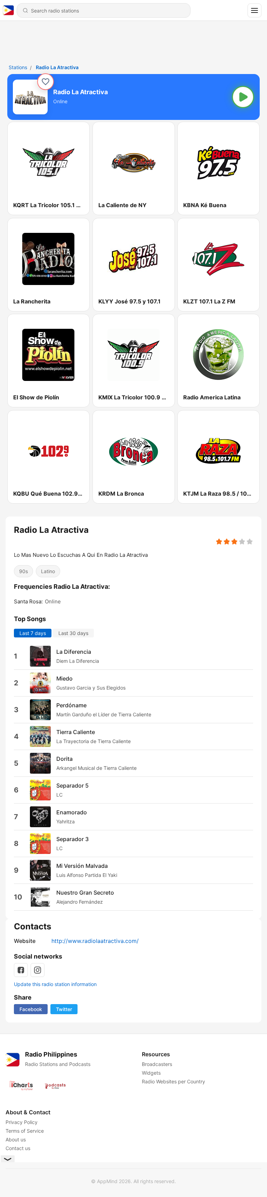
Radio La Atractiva (57, 67)
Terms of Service (25, 1131)
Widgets (151, 1073)
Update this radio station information (55, 984)
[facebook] (21, 970)
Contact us (18, 1148)
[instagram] (37, 970)
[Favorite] (45, 81)
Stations (18, 67)
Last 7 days (32, 633)
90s (23, 571)
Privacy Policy (22, 1122)
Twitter (64, 1009)
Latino (48, 571)
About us (16, 1139)
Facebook (30, 1009)
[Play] (243, 97)
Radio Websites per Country (173, 1081)
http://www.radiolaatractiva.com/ (95, 940)
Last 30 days (73, 633)
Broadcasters (157, 1064)
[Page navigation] (254, 10)
